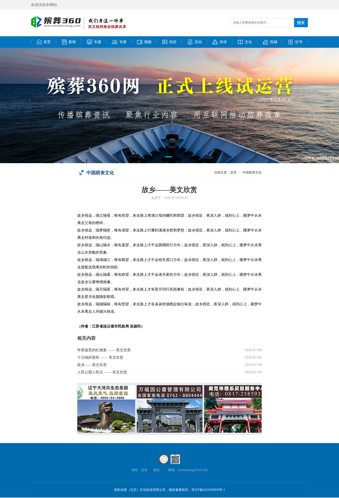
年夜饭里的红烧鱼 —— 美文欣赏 (104, 350)
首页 (233, 172)
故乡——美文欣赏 (92, 365)
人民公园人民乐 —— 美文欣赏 (102, 372)
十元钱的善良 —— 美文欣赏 (100, 357)
